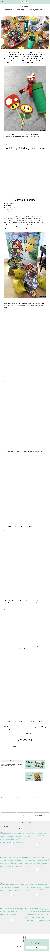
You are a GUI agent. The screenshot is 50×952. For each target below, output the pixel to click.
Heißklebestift (9, 211)
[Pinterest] (26, 740)
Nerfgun (38, 603)
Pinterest (6, 60)
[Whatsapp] (29, 740)
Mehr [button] (39, 943)
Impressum (19, 946)
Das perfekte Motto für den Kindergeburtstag (23, 816)
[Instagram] (23, 949)
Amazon (28, 305)
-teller (16, 721)
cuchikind (23, 12)
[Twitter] (24, 740)
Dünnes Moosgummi (11, 209)
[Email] (31, 740)
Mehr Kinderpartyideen (25, 734)
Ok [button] (36, 947)
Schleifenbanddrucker (11, 213)
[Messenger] (21, 740)
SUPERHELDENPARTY (39, 815)
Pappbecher (9, 721)
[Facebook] (18, 740)
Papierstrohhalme (10, 207)
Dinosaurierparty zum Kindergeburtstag (5, 816)
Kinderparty (25, 6)
